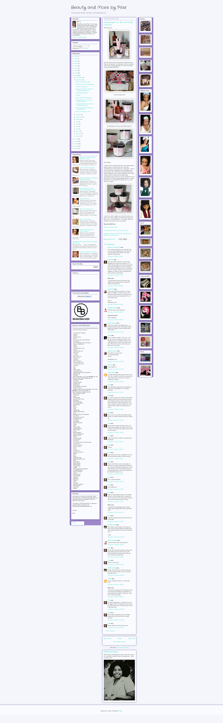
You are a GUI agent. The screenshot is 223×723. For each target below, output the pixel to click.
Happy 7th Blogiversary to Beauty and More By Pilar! (89, 178)
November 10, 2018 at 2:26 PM (115, 361)
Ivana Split (111, 259)
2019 (76, 73)
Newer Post (107, 638)
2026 (76, 56)
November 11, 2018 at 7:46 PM (115, 432)
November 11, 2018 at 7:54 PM (115, 474)
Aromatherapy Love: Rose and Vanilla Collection (84, 100)
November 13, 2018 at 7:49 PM (115, 597)
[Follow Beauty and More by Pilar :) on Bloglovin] (84, 297)
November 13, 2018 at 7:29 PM (115, 584)
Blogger (120, 711)
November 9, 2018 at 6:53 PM (115, 286)
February (78, 133)
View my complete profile (79, 37)
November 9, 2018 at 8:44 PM (115, 312)
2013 (76, 148)
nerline (110, 578)
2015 (76, 143)
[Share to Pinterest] (126, 239)
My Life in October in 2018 (110, 227)
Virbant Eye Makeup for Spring (88, 251)
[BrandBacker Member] (81, 320)
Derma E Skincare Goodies (87, 167)
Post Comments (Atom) (123, 647)
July (77, 121)
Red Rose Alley (112, 524)
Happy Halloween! (85, 198)
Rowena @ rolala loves (114, 247)
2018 (76, 75)
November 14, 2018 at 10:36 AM (116, 620)
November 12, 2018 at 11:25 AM (116, 537)
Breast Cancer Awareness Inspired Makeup (87, 230)
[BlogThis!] (121, 239)
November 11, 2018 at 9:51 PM (115, 512)
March (78, 131)
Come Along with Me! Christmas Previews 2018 (116, 230)
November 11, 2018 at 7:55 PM (115, 489)
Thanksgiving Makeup (82, 93)
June (77, 124)
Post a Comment (110, 631)
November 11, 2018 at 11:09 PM (116, 521)
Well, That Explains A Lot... (87, 209)
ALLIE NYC (111, 289)
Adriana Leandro (112, 351)
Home (120, 638)
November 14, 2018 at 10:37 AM (116, 627)
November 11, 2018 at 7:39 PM (115, 392)
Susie (109, 335)
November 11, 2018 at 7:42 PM (115, 409)
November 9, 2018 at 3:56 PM (115, 275)
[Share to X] (123, 239)
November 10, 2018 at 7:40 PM (115, 381)
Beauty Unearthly (112, 540)
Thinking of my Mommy (111, 652)
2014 (76, 146)
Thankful (78, 95)
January (78, 136)
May (77, 126)
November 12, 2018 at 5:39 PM (115, 557)
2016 (76, 141)
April (77, 129)
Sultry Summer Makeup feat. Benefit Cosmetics (87, 158)
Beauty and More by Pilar (99, 8)
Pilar (109, 384)
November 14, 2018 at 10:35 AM (116, 609)
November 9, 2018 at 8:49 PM (115, 319)
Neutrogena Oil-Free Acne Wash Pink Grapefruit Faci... (84, 104)
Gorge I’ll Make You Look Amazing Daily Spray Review (87, 189)
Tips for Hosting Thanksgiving (84, 97)
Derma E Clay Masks (85, 219)
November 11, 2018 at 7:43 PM (115, 420)
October (78, 114)
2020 (76, 70)
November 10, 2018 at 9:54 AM (115, 347)
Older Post (131, 638)
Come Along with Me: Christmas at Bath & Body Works (84, 89)
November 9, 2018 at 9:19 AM (115, 256)
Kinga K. (110, 365)
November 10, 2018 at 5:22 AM (115, 332)
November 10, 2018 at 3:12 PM (115, 369)
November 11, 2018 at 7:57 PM (115, 501)
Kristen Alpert (111, 372)
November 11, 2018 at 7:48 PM (115, 458)
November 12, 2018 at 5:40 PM (115, 564)
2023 (76, 63)
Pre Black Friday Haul (81, 86)
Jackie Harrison (112, 323)
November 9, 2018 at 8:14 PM (115, 304)
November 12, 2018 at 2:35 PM (115, 544)
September (79, 117)
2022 (76, 65)
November (79, 80)
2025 (76, 58)
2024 (76, 61)
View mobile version (119, 641)
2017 (76, 139)
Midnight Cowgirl (112, 307)
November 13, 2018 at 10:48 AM (116, 575)
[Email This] (119, 239)
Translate (85, 48)
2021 (76, 68)
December (79, 77)
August (78, 119)
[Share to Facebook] (124, 239)
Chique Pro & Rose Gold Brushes (85, 84)
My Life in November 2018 (83, 82)
